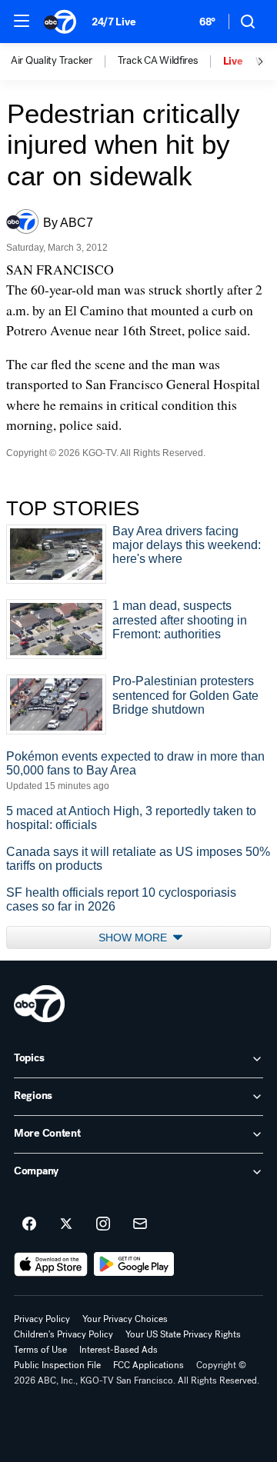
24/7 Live (113, 22)
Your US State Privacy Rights (183, 1334)
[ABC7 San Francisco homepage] (60, 21)
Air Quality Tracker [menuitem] (51, 60)
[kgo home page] (39, 1003)
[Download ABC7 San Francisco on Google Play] (134, 1264)
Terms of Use (40, 1349)
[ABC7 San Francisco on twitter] (66, 1224)
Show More (134, 937)
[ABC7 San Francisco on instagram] (103, 1224)
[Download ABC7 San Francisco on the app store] (51, 1264)
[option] (64, 61)
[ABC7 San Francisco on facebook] (29, 1224)
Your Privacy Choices (125, 1319)
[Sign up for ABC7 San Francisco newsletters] (140, 1224)
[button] (21, 20)
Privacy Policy (42, 1319)
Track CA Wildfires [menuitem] (158, 60)
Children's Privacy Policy (63, 1334)
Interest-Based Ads (118, 1349)
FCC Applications (148, 1365)
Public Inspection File (57, 1365)
